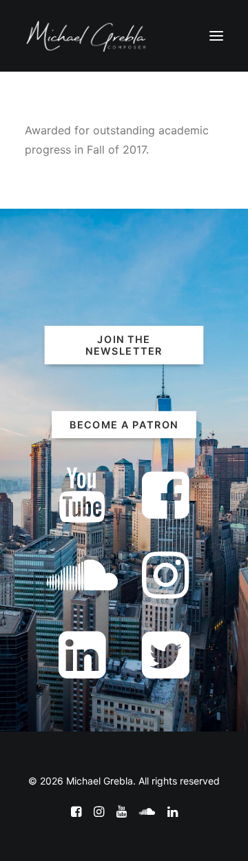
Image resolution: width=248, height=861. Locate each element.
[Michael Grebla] (86, 36)
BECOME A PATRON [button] (124, 424)
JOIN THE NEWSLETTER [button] (124, 345)
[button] (216, 36)
